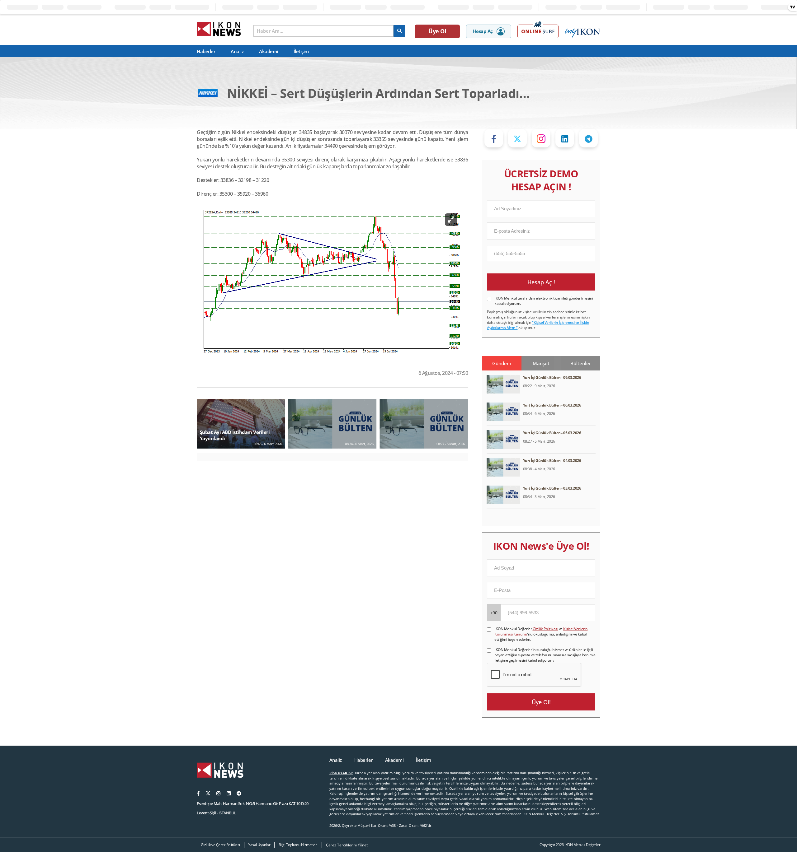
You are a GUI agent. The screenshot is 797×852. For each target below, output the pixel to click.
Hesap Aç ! (541, 282)
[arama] (399, 31)
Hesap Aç (483, 31)
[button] (204, 457)
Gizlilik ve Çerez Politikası (220, 844)
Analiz (237, 51)
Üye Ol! (541, 702)
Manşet (541, 363)
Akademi (268, 51)
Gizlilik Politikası (545, 628)
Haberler (206, 51)
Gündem (501, 363)
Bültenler (580, 363)
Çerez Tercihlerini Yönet (347, 845)
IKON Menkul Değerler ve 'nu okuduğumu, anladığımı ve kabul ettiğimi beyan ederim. (541, 634)
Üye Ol (437, 31)
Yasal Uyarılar (259, 844)
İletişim (301, 51)
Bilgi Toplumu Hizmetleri (298, 844)
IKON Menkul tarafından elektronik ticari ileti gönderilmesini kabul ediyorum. (543, 301)
